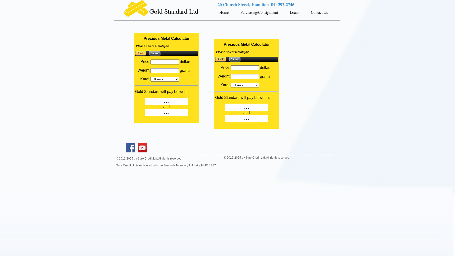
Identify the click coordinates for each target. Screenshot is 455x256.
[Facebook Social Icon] (130, 147)
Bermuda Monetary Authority (182, 165)
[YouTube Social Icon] (142, 147)
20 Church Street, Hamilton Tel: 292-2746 (256, 4)
